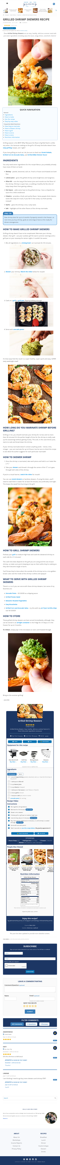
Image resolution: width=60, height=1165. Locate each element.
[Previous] (4, 10)
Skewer (8, 272)
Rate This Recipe (23, 833)
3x (13, 771)
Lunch (43, 1140)
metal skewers (17, 479)
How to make (9, 117)
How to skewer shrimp (12, 128)
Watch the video (26, 272)
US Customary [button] (12, 774)
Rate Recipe (45, 741)
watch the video (26, 474)
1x (8, 771)
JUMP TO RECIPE (9, 28)
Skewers (46, 760)
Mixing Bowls (34, 760)
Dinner (43, 1143)
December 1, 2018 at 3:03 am (11, 1051)
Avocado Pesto (11, 593)
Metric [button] (20, 774)
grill (14, 301)
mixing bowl (26, 243)
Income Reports (16, 1143)
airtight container (23, 623)
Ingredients (9, 115)
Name (7, 996)
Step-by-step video (11, 121)
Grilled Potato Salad (13, 597)
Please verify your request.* (11, 961)
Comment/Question (15, 985)
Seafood (19, 15)
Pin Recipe (42, 833)
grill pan (21, 301)
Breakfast (43, 1137)
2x (10, 771)
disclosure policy (23, 30)
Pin (31, 741)
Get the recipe (10, 119)
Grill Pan (24, 760)
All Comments (17, 1024)
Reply (55, 1040)
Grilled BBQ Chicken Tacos (37, 155)
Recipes (7, 15)
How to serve (9, 133)
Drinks (43, 1152)
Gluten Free (12, 939)
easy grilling (7, 148)
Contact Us (16, 1146)
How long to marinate (12, 126)
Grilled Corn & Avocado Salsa (13, 155)
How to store (9, 135)
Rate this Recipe (30, 1003)
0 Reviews (44, 1024)
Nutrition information (12, 137)
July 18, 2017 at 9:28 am (11, 1084)
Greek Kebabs (47, 152)
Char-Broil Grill (13, 760)
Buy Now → (13, 762)
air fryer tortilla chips (49, 608)
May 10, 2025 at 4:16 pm (9, 1037)
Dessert (43, 1149)
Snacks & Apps (43, 1146)
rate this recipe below (28, 828)
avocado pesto (18, 329)
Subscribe (30, 971)
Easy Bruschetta (11, 604)
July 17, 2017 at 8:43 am (9, 1076)
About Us (5, 1118)
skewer (15, 467)
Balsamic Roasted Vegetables (16, 601)
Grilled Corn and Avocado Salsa (17, 608)
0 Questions (31, 1024)
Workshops (16, 1140)
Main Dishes (13, 15)
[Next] (56, 10)
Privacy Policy (16, 1149)
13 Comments (24, 22)
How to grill (9, 131)
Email (34, 996)
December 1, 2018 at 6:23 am (13, 1062)
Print (16, 741)
